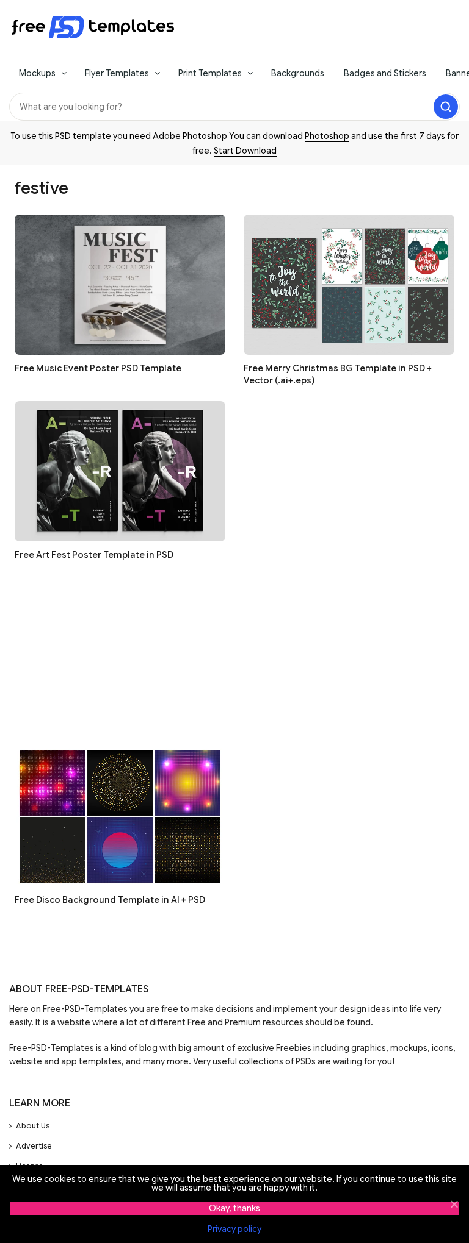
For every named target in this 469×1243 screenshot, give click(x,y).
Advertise (34, 1145)
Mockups (37, 73)
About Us (32, 1125)
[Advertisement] (234, 660)
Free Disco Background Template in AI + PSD (110, 899)
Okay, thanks (234, 1208)
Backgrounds (297, 73)
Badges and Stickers (385, 73)
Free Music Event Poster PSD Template (98, 368)
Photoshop (327, 135)
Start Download (245, 150)
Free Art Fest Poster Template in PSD (94, 554)
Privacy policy (234, 1229)
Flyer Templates (117, 73)
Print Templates (210, 73)
